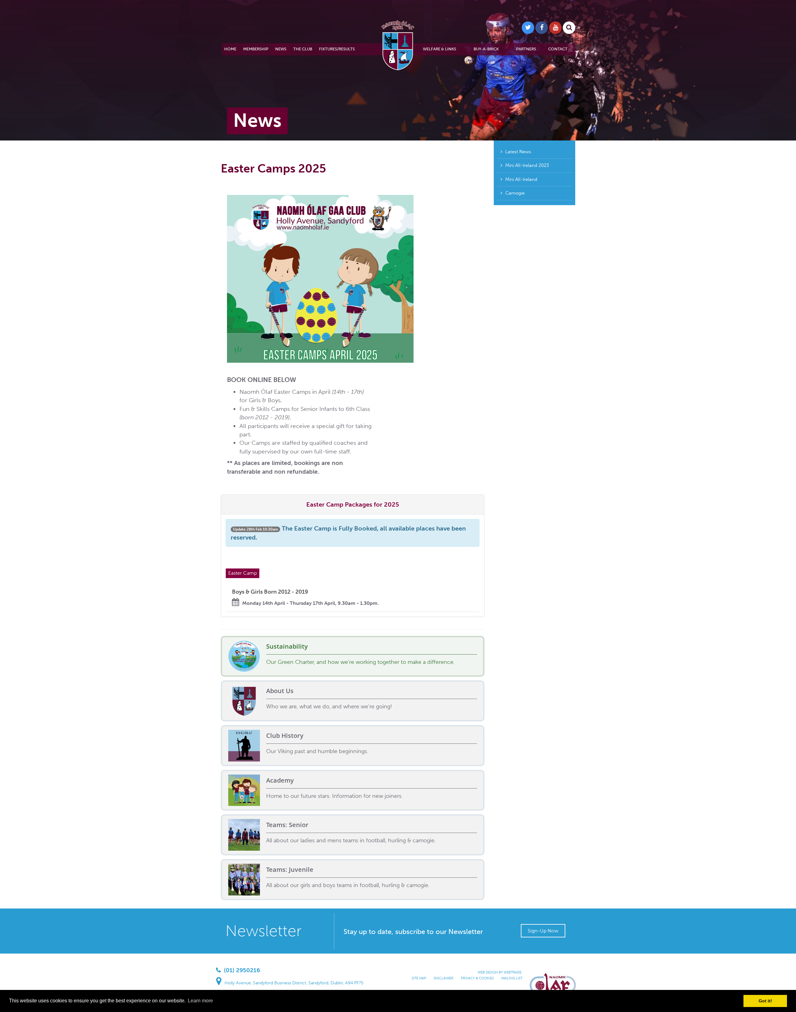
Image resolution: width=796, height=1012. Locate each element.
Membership (255, 49)
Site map (419, 978)
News (280, 49)
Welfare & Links (439, 49)
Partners (526, 49)
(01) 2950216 (242, 970)
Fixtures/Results (337, 49)
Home (230, 49)
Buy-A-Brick (486, 49)
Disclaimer (443, 978)
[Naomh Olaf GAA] (398, 44)
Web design (488, 972)
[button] (352, 504)
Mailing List (511, 978)
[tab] (352, 504)
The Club (302, 49)
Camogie (515, 193)
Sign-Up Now (543, 931)
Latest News (518, 151)
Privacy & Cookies (477, 978)
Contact (557, 49)
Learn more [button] (200, 1000)
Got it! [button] (765, 1000)
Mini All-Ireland (521, 179)
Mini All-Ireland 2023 (527, 165)
